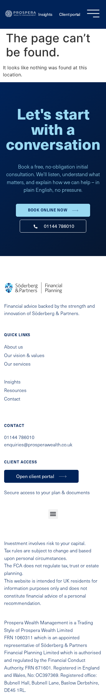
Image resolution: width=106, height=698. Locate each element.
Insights (45, 14)
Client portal (69, 14)
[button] (53, 514)
